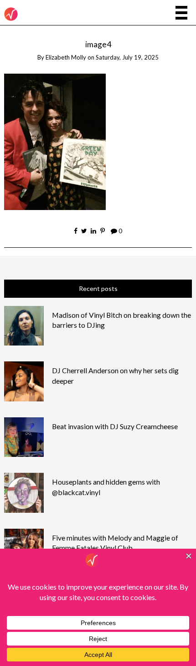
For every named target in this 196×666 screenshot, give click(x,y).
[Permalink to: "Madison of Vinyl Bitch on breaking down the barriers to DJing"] (24, 325)
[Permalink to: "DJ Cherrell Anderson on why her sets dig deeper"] (24, 380)
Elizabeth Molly (66, 57)
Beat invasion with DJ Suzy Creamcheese (115, 426)
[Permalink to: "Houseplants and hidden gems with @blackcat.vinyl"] (24, 492)
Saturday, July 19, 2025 (127, 57)
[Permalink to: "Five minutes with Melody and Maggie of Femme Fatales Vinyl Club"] (24, 547)
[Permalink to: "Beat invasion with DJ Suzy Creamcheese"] (24, 436)
